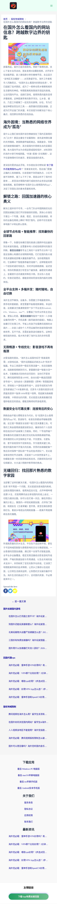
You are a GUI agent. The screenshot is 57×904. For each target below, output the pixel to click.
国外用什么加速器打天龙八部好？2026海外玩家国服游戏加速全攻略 (28, 648)
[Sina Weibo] (15, 591)
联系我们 (28, 822)
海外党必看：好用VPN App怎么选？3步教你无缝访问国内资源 (28, 689)
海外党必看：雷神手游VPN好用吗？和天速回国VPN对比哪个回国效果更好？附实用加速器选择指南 (28, 665)
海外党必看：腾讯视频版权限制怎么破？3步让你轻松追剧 (28, 738)
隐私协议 (28, 809)
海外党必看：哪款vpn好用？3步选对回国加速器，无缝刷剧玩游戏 (28, 681)
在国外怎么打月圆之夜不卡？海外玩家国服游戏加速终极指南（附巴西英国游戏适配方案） (28, 616)
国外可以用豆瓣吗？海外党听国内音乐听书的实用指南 (28, 746)
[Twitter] (10, 591)
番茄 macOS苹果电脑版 (28, 775)
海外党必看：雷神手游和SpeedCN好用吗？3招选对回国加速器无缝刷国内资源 (28, 697)
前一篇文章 (19, 601)
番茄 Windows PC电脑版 (28, 769)
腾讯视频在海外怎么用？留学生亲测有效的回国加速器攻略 (28, 714)
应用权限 (28, 815)
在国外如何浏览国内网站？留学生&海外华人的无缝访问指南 (28, 722)
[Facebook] (5, 591)
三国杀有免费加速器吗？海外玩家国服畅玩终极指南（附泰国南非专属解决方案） (28, 640)
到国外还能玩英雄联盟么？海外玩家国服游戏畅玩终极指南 (28, 624)
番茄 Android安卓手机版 (28, 788)
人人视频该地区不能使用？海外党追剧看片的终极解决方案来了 (28, 730)
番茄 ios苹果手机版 (28, 782)
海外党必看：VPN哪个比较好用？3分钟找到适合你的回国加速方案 (28, 673)
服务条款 (28, 802)
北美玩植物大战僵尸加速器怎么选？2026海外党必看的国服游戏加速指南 (28, 632)
